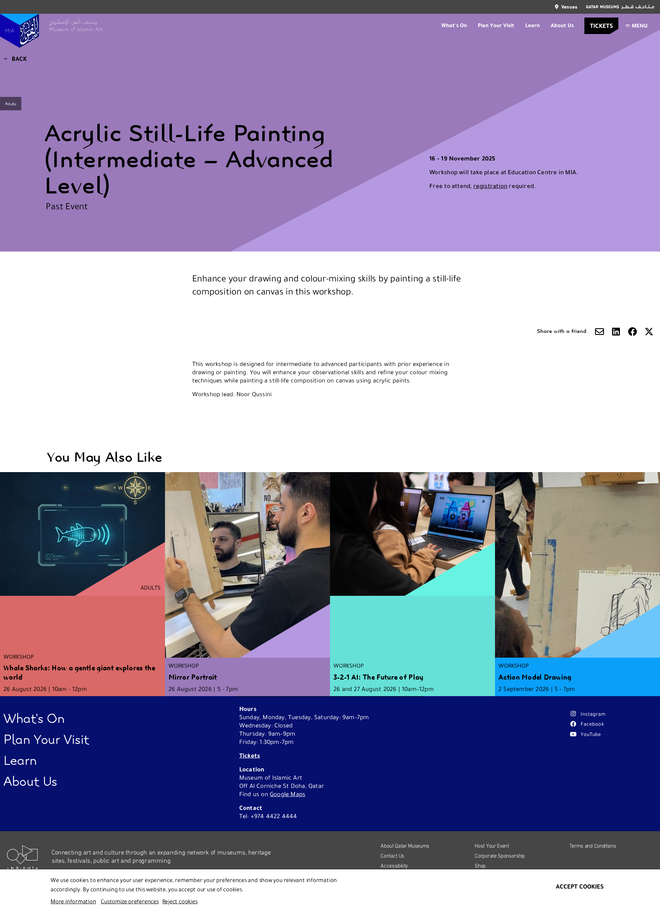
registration (490, 185)
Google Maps (287, 794)
